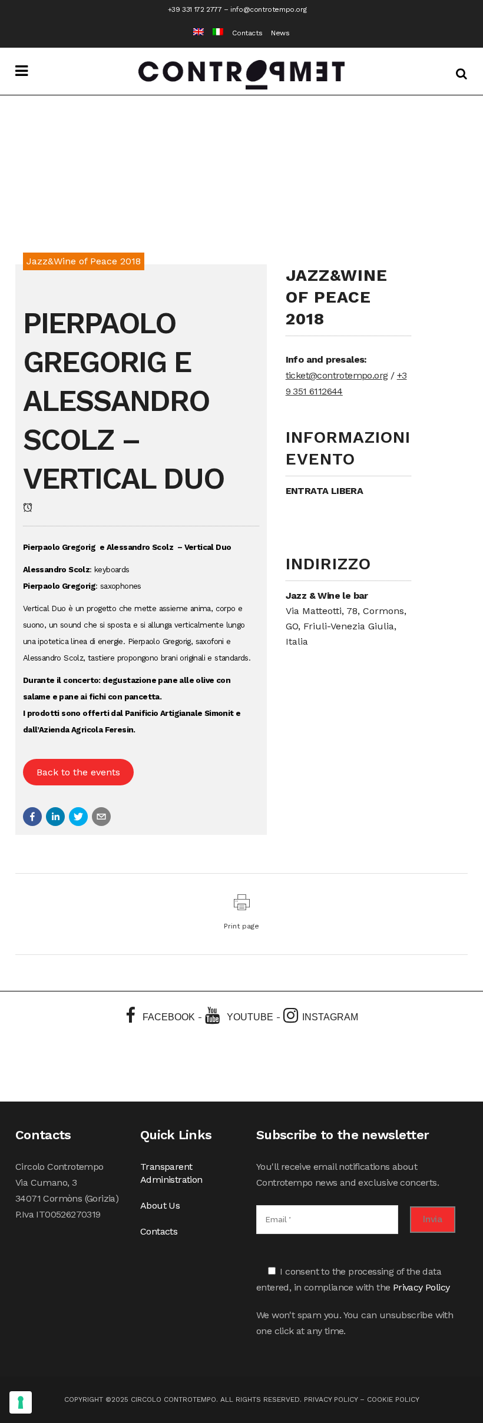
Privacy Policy (421, 1287)
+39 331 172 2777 (195, 9)
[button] (32, 816)
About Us (160, 1205)
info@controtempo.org (268, 9)
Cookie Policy (393, 1399)
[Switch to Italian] (213, 33)
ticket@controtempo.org (337, 375)
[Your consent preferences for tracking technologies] (20, 1402)
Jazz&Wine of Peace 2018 (84, 261)
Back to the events (78, 772)
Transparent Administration (171, 1173)
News (280, 33)
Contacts (247, 33)
